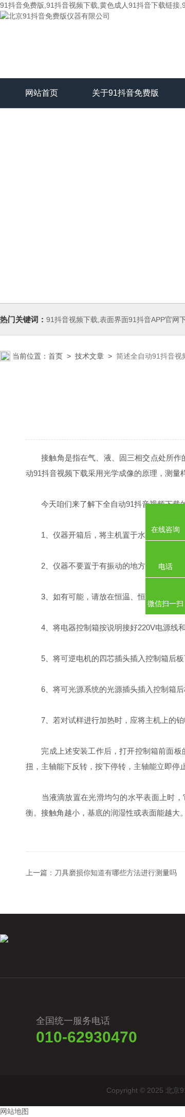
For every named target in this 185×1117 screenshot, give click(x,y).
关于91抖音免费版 (125, 92)
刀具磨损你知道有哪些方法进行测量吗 (115, 872)
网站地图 (14, 1111)
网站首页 (41, 92)
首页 (55, 356)
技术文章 (89, 356)
